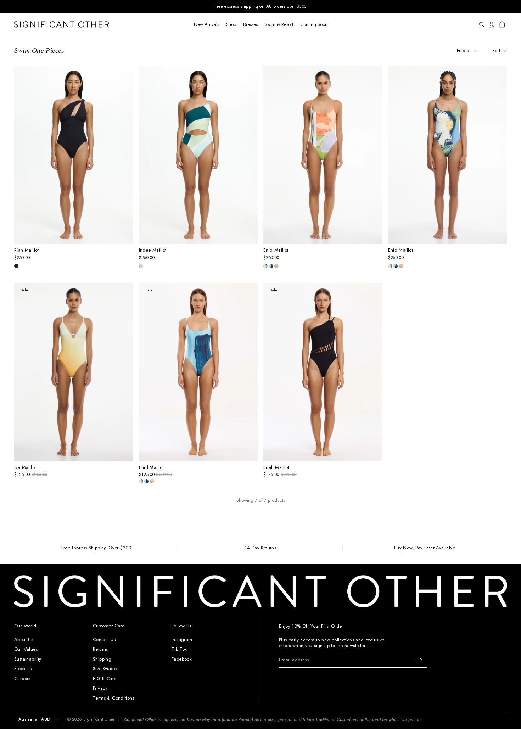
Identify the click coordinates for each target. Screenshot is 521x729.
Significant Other (98, 719)
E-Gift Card (105, 678)
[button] (499, 50)
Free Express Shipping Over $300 (96, 548)
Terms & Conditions (113, 698)
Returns (100, 649)
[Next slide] (123, 155)
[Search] (481, 24)
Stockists (23, 668)
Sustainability (27, 659)
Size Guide (105, 668)
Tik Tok (179, 649)
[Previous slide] (23, 155)
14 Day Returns (260, 548)
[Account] (491, 24)
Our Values (26, 649)
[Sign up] (419, 659)
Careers (22, 678)
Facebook (182, 659)
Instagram (182, 639)
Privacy (100, 688)
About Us (23, 639)
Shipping (102, 659)
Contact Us (104, 639)
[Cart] (502, 24)
